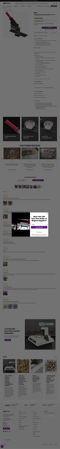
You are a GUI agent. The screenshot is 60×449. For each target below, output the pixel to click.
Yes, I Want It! (39, 227)
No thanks (39, 232)
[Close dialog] (47, 213)
